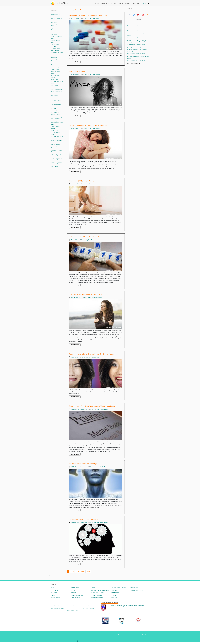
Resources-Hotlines (72, 610)
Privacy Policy (115, 634)
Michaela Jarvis (74, 18)
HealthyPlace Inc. (87, 641)
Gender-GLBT (95, 587)
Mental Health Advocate (54, 86)
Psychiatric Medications (57, 608)
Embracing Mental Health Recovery (55, 49)
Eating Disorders (75, 597)
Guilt (52, 55)
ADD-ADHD (54, 590)
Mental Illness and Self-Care (57, 92)
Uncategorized (54, 166)
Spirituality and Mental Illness (56, 151)
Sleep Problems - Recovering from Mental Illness (57, 146)
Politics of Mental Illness (57, 98)
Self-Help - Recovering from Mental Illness (57, 131)
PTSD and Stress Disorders (118, 587)
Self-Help (113, 595)
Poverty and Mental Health (56, 105)
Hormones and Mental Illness (56, 63)
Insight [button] (115, 3)
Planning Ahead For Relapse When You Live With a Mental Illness (92, 406)
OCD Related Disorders (97, 592)
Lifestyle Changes (55, 67)
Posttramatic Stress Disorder (56, 101)
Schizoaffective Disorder (137, 590)
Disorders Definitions (57, 606)
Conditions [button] (96, 3)
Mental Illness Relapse (56, 89)
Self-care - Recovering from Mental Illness (56, 141)
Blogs (121, 3)
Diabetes (73, 592)
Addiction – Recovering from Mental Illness (57, 19)
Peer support (54, 95)
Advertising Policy (141, 634)
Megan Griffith (74, 184)
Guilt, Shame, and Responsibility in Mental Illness (86, 294)
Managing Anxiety (55, 69)
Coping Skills (54, 34)
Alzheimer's (54, 595)
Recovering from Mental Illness (91, 18)
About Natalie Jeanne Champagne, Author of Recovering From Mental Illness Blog (137, 49)
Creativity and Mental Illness (56, 37)
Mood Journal (87, 611)
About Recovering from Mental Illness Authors (57, 15)
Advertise (90, 634)
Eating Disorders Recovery (55, 45)
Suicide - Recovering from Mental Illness (56, 159)
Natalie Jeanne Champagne (78, 409)
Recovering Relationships (54, 109)
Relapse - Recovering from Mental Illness (56, 117)
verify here (124, 607)
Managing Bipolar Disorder (55, 72)
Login (144, 3)
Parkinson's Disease (96, 595)
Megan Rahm (74, 240)
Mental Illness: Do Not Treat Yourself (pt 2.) (84, 464)
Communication (55, 32)
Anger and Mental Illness (55, 28)
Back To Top (52, 576)
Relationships (114, 590)
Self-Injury (114, 597)
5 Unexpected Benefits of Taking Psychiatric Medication (89, 237)
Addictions (54, 592)
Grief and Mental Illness (57, 52)
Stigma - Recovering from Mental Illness (56, 155)
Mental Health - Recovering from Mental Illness (57, 81)
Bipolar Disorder (75, 587)
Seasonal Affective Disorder (55, 127)
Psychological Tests (130, 3)
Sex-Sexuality (134, 587)
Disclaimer (128, 634)
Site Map (56, 634)
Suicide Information (88, 606)
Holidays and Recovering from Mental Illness (57, 59)
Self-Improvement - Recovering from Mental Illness (57, 136)
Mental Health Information (71, 607)
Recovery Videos (55, 114)
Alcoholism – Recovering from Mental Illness (57, 24)
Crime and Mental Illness (55, 41)
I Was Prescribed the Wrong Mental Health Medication (88, 15)
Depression (74, 590)
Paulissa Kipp (74, 357)
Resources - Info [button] (106, 3)
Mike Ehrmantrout (75, 297)
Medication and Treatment (55, 76)
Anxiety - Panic (55, 597)
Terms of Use (102, 634)
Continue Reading (75, 61)
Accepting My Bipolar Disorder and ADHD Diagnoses (87, 125)
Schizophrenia (115, 592)
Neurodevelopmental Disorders (100, 590)
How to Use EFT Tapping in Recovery (82, 181)
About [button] (138, 3)
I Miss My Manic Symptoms (78, 71)
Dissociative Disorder (77, 595)
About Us (67, 634)
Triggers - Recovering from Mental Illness (56, 163)
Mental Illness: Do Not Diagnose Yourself (83, 519)
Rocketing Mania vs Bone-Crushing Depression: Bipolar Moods (91, 354)
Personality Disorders (97, 597)
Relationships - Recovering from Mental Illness (57, 122)
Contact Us (78, 634)
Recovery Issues (55, 112)
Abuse (53, 587)
